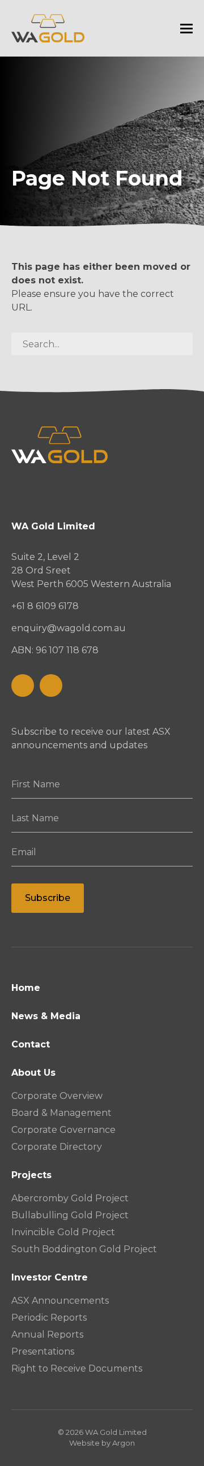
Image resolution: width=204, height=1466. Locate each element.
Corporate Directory (56, 1146)
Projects (31, 1175)
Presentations (42, 1351)
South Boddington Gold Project (84, 1249)
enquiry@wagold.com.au (68, 628)
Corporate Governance (63, 1129)
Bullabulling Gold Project (70, 1215)
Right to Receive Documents (76, 1368)
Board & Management (61, 1112)
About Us (33, 1072)
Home (25, 987)
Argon (123, 1442)
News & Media (45, 1016)
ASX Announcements (60, 1300)
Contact (30, 1044)
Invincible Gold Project (63, 1232)
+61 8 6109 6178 (45, 606)
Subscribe (47, 897)
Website (84, 1442)
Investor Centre (49, 1277)
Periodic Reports (49, 1317)
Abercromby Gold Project (70, 1198)
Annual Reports (47, 1334)
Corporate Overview (57, 1095)
